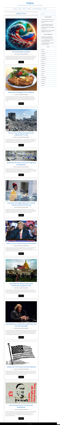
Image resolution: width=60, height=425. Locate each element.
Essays (19, 8)
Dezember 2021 (43, 57)
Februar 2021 (43, 63)
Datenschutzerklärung (37, 8)
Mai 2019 (42, 75)
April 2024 (42, 51)
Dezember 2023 (43, 53)
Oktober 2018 (43, 79)
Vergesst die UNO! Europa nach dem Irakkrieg (21, 367)
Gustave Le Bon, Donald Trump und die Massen (21, 243)
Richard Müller (25, 54)
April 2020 (42, 69)
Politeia (30, 3)
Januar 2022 (43, 55)
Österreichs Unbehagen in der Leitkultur (21, 92)
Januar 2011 (43, 81)
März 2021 (43, 61)
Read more (21, 103)
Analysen (15, 8)
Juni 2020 (42, 67)
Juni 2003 (42, 85)
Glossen (23, 8)
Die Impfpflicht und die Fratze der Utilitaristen (48, 27)
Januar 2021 (43, 65)
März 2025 (43, 49)
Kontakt (45, 8)
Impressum (29, 8)
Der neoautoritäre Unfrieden (21, 52)
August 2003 (43, 83)
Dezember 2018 (43, 77)
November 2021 (43, 59)
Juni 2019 (42, 73)
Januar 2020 (43, 71)
